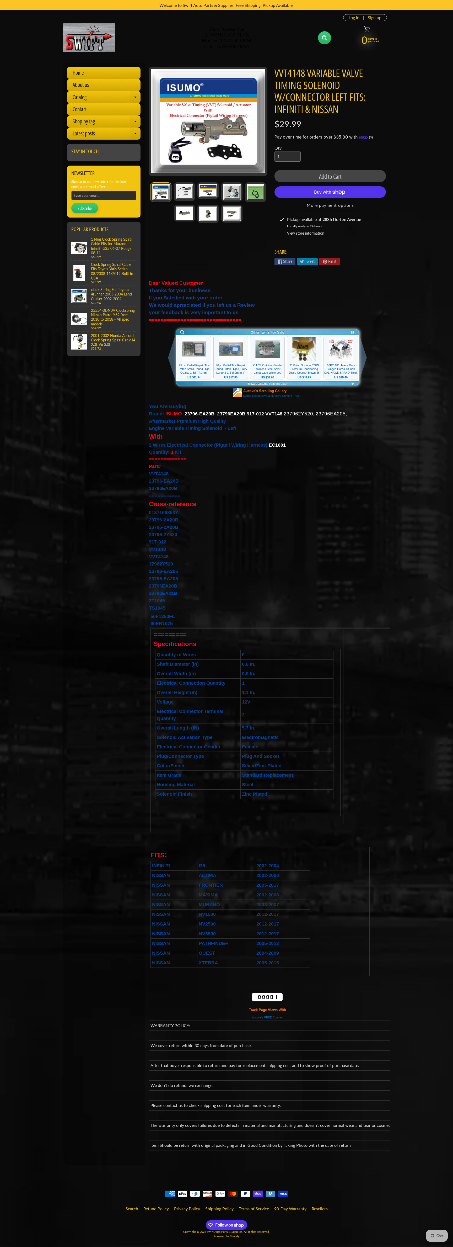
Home (78, 72)
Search (132, 1208)
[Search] (324, 37)
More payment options (330, 205)
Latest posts (107, 135)
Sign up (374, 17)
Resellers (320, 1208)
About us (81, 84)
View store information (305, 233)
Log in (354, 17)
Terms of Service (254, 1208)
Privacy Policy (187, 1208)
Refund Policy (156, 1208)
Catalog (107, 98)
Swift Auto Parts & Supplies (224, 1231)
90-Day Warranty (290, 1208)
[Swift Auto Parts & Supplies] (89, 37)
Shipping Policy (219, 1208)
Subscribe (85, 208)
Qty (278, 147)
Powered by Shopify (227, 1236)
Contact (80, 109)
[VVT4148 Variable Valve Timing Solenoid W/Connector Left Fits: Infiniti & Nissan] (160, 192)
